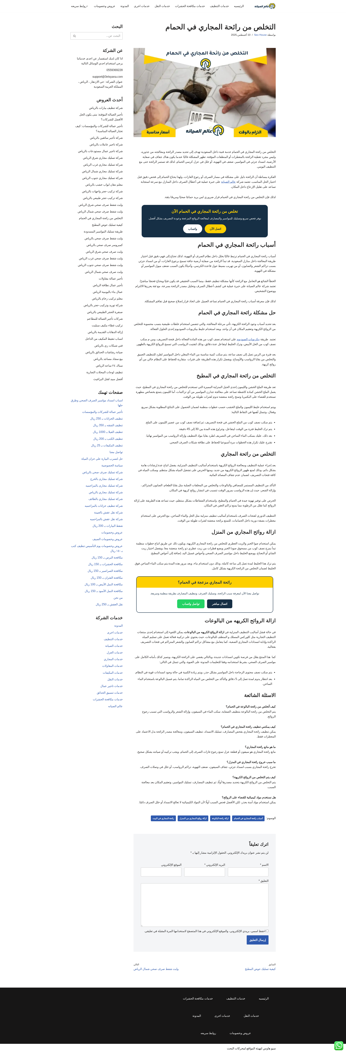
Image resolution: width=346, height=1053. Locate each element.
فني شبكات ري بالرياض (108, 345)
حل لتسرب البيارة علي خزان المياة (102, 458)
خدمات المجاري (113, 659)
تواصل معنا (116, 452)
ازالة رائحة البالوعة (220, 818)
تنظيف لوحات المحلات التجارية (104, 372)
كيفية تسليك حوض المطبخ (107, 224)
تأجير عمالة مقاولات (111, 278)
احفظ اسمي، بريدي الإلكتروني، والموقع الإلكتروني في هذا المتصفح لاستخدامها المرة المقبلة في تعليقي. (204, 931)
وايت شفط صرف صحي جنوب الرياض (100, 265)
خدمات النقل (162, 6)
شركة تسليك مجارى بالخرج (106, 478)
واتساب (192, 228)
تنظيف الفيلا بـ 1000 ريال (108, 431)
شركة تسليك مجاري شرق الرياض (103, 157)
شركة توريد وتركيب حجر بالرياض (103, 305)
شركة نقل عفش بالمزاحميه (106, 519)
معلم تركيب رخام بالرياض (107, 298)
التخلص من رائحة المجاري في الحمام (101, 218)
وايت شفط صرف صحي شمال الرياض (100, 211)
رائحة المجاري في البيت (163, 818)
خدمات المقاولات (112, 665)
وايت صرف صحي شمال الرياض (104, 271)
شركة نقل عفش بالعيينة (108, 512)
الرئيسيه (239, 6)
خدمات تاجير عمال (111, 686)
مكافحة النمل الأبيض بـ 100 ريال (104, 584)
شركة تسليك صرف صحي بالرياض (102, 472)
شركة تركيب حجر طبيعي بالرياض (103, 197)
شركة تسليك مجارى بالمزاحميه (104, 485)
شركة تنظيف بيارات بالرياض (106, 107)
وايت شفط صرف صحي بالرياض (104, 238)
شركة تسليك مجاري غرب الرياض (103, 164)
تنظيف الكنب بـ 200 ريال (108, 438)
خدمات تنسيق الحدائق (110, 692)
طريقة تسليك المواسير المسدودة (103, 231)
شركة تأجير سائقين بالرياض (106, 137)
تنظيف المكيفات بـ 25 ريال (107, 445)
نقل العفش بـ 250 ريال (109, 604)
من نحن (118, 597)
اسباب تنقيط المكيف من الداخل (104, 338)
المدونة (124, 6)
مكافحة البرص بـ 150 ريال (107, 557)
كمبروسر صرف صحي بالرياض (104, 245)
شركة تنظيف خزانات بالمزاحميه (104, 505)
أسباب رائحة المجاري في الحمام (248, 818)
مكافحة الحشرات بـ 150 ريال (105, 564)
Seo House (260, 34)
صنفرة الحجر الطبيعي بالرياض (105, 312)
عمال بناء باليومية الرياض (108, 291)
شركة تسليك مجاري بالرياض (106, 492)
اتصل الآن (215, 228)
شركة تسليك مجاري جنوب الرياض (102, 177)
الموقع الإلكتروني (171, 864)
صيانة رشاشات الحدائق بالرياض (104, 352)
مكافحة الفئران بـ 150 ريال (107, 577)
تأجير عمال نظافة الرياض (108, 285)
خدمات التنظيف (219, 6)
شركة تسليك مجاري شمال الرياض (102, 171)
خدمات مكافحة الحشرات (190, 6)
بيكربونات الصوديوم (248, 339)
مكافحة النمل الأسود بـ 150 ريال (104, 591)
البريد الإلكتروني (214, 864)
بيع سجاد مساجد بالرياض (108, 358)
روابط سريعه (208, 1033)
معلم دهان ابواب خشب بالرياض (104, 184)
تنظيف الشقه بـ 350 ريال (108, 425)
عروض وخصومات (104, 6)
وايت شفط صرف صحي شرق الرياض (101, 204)
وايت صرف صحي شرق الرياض (104, 251)
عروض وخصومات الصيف (107, 539)
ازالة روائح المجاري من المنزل (193, 818)
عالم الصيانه (115, 706)
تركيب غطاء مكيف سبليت (107, 325)
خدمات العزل (115, 652)
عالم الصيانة (228, 181)
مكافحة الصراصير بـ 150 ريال (105, 570)
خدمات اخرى (142, 6)
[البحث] (74, 36)
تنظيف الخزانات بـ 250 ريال (106, 418)
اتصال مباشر (219, 603)
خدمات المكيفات (113, 672)
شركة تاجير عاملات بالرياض (106, 144)
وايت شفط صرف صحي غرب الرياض (101, 258)
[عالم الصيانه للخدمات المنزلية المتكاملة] (265, 6)
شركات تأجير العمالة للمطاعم (105, 318)
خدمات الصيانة (114, 645)
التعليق (264, 880)
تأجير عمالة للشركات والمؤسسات (102, 411)
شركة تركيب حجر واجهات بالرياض (102, 191)
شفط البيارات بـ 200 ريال (107, 525)
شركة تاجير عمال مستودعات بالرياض (100, 151)
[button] (87, 6)
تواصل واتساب (190, 603)
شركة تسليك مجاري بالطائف (105, 498)
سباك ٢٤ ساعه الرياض (109, 365)
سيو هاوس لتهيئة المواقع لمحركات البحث (251, 1048)
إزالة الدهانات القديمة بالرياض (105, 332)
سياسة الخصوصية (112, 465)
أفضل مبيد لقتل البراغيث (108, 379)
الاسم (264, 864)
